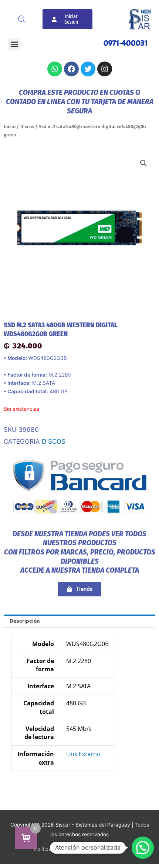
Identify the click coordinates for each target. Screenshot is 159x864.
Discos (27, 126)
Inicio (10, 126)
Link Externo (83, 754)
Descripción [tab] (25, 621)
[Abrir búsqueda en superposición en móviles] (22, 19)
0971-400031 (126, 43)
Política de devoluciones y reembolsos (79, 849)
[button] (14, 44)
